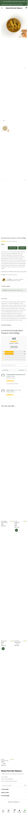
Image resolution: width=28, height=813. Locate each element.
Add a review (14, 346)
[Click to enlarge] (4, 120)
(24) (26, 521)
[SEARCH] (25, 785)
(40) (13, 521)
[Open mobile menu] (1, 8)
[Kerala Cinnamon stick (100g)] (7, 702)
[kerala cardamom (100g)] (20, 464)
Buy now (22, 247)
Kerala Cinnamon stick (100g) (4, 761)
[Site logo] (14, 8)
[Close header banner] (26, 1)
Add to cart (12, 247)
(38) (13, 759)
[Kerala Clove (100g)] (7, 584)
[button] (2, 67)
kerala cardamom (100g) (16, 522)
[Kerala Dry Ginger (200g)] (20, 584)
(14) (13, 641)
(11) (26, 641)
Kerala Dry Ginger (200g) (17, 641)
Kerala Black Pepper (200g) (4, 522)
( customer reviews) (12, 241)
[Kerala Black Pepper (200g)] (7, 464)
